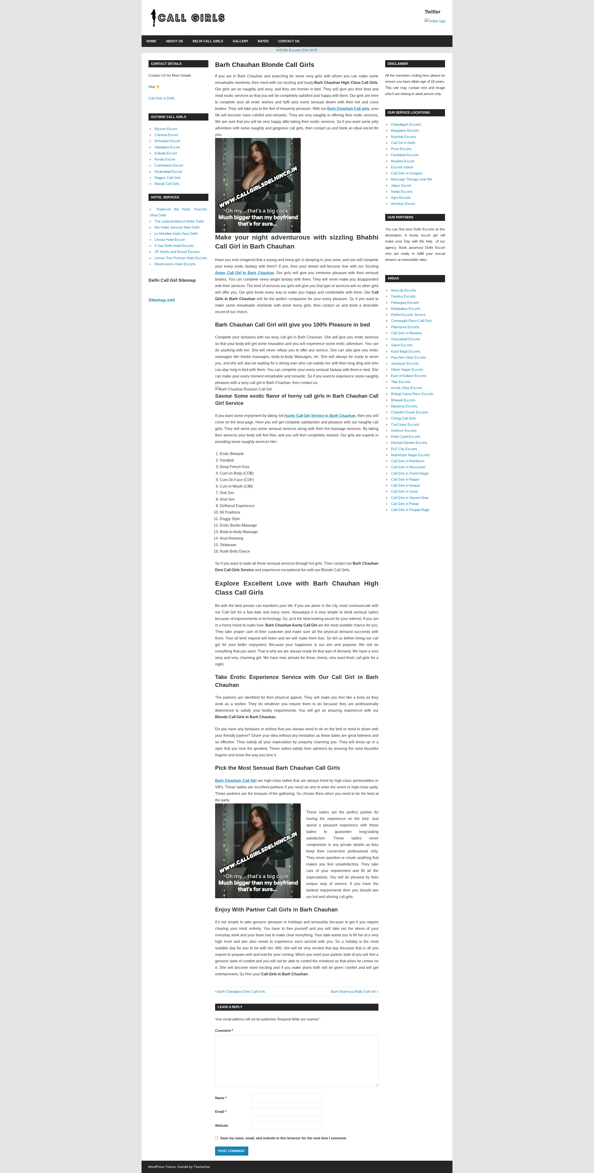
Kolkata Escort (166, 153)
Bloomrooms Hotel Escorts (175, 264)
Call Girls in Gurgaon (407, 173)
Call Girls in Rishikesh (407, 461)
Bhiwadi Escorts (403, 400)
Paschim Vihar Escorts (408, 357)
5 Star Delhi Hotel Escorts (174, 246)
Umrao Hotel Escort (170, 240)
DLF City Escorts (404, 449)
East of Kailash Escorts (408, 376)
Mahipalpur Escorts (405, 309)
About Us (174, 41)
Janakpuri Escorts (405, 363)
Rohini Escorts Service (408, 315)
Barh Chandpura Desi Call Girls (241, 991)
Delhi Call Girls (208, 41)
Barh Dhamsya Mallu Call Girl (353, 991)
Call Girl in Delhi (403, 143)
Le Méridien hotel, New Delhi (176, 234)
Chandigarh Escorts (406, 124)
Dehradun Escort (167, 141)
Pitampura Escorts (405, 327)
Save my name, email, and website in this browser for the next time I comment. (283, 1138)
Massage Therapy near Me (411, 179)
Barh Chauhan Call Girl (235, 781)
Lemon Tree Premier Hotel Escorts (181, 258)
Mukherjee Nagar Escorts (410, 455)
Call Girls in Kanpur (405, 485)
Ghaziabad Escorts (405, 339)
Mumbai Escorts (403, 137)
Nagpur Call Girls (168, 178)
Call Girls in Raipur (405, 479)
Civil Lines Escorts (405, 424)
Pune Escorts (401, 149)
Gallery (240, 41)
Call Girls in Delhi (161, 98)
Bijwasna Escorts (404, 406)
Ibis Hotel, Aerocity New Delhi (177, 227)
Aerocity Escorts (403, 290)
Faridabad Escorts (405, 155)
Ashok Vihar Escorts (406, 388)
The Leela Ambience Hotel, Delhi (179, 221)
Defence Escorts (403, 431)
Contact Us (288, 41)
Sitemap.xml (161, 300)
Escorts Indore (402, 167)
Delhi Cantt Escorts (405, 437)
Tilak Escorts (401, 382)
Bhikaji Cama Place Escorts (412, 394)
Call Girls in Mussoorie (408, 467)
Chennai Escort (166, 135)
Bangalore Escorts (405, 130)
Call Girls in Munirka (406, 333)
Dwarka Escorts (403, 296)
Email (220, 1112)
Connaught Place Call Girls (411, 321)
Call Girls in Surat (404, 491)
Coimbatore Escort (169, 165)
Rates (263, 41)
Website (221, 1125)
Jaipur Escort (401, 185)
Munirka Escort (402, 161)
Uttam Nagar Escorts (407, 369)
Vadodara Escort (167, 147)
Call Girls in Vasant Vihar (410, 498)
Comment (224, 1030)
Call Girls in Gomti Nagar (410, 473)
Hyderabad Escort (168, 172)
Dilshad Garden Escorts (409, 443)
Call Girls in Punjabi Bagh (410, 510)
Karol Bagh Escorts (405, 351)
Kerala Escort (165, 159)
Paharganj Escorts (405, 303)
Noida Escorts (402, 191)
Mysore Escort (166, 129)
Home (151, 41)
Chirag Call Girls (403, 418)
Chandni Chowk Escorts (409, 412)
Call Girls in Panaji (405, 504)
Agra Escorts (401, 198)
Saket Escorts (402, 345)
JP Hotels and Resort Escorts (177, 252)
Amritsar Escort (403, 204)
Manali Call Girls (167, 184)
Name (221, 1098)
